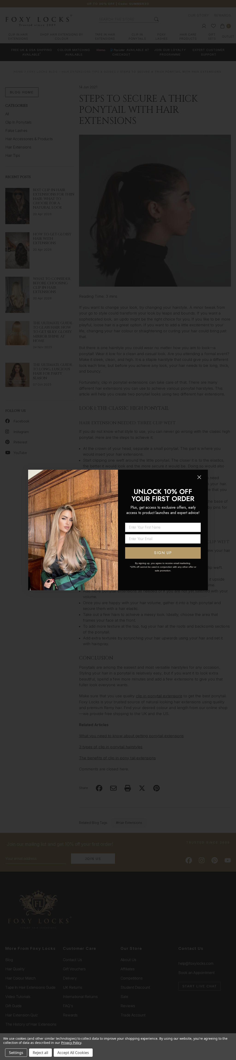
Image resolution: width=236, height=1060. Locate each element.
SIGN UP (163, 552)
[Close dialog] (199, 477)
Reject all (40, 1052)
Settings (16, 1052)
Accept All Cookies (73, 1052)
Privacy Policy (71, 1042)
